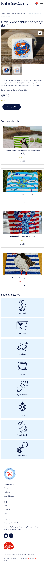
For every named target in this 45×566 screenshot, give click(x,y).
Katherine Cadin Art (15, 4)
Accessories (15, 14)
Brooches (23, 14)
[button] (42, 4)
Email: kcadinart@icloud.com (14, 523)
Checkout (7, 509)
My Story (7, 492)
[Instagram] (11, 535)
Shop (8, 14)
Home (3, 14)
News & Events (9, 496)
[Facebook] (6, 535)
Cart (5, 513)
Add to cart (12, 107)
